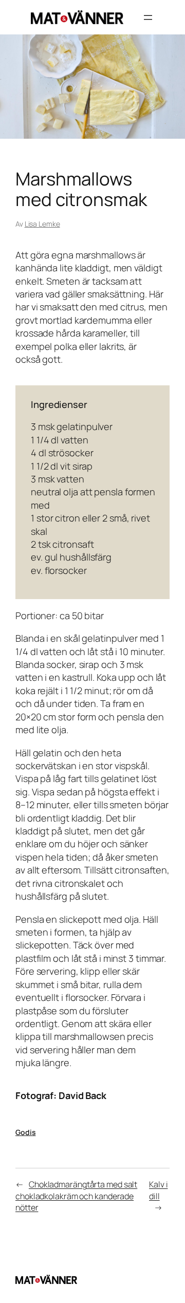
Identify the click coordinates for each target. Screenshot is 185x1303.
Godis (25, 1132)
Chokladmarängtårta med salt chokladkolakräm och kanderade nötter (76, 1196)
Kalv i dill (158, 1190)
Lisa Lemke (42, 224)
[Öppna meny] (148, 17)
